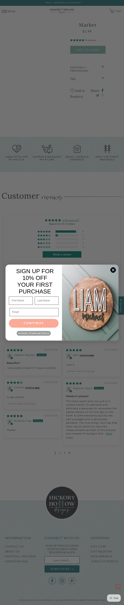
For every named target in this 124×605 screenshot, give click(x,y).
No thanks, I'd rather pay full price (33, 333)
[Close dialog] (113, 270)
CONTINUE (34, 323)
